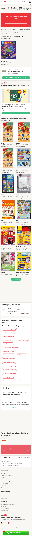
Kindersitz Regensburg (8, 340)
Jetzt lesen (16, 113)
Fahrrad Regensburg (8, 343)
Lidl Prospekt (4, 498)
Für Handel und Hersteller (7, 475)
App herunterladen (5, 508)
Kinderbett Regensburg (9, 355)
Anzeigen (28, 5)
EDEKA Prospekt (4, 483)
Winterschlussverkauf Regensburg (11, 380)
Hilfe (2, 525)
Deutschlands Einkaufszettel (7, 504)
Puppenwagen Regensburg (9, 351)
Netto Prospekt (4, 496)
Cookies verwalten (20, 530)
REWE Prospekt (4, 487)
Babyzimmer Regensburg (9, 362)
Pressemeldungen (5, 510)
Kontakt (18, 528)
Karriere (2, 477)
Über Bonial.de (4, 473)
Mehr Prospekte (16, 279)
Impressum (18, 525)
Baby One (14, 407)
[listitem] (8, 52)
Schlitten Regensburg (22, 340)
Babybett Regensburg (8, 332)
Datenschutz (4, 528)
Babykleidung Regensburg (9, 366)
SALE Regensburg (21, 355)
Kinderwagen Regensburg (9, 329)
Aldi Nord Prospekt (5, 494)
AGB (2, 530)
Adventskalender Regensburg (10, 347)
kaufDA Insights (4, 506)
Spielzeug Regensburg (8, 377)
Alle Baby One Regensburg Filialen (16, 77)
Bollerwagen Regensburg (9, 336)
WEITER (16, 22)
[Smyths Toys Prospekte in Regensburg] (4, 441)
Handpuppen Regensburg (9, 358)
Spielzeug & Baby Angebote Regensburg (11, 463)
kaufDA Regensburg (6, 461)
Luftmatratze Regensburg (9, 369)
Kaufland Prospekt (5, 485)
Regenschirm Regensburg (9, 373)
